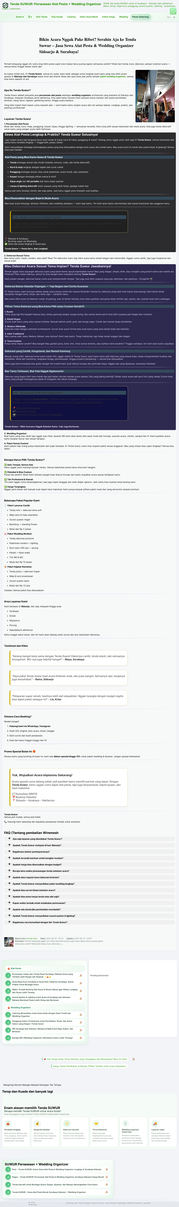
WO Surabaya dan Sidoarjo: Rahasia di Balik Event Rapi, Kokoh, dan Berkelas (42, 1030)
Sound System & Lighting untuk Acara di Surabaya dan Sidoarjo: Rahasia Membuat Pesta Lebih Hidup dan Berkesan (41, 998)
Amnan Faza (31, 938)
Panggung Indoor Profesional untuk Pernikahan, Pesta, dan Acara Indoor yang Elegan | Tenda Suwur (42, 1022)
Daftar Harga (108, 16)
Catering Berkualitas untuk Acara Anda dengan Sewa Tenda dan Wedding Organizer (41, 1014)
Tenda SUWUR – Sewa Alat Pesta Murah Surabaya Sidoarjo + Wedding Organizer (49, 1192)
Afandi (80, 1203)
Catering (71, 16)
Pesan (140, 16)
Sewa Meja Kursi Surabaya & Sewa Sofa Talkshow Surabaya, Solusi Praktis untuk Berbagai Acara (43, 983)
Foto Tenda (41, 16)
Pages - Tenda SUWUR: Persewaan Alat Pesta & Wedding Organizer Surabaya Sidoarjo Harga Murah (58, 1177)
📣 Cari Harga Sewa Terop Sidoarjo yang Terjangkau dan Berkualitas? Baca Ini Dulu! (85, 1059)
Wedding (123, 16)
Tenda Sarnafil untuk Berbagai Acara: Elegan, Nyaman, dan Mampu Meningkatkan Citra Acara (54, 1184)
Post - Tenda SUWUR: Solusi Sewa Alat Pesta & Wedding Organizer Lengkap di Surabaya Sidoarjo (56, 1169)
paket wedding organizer (113, 76)
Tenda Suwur (33, 1204)
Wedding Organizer (21, 1007)
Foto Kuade (57, 16)
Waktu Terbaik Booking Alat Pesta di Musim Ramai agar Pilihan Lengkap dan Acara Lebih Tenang (45, 990)
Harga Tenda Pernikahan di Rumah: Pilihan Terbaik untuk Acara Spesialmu (89, 1066)
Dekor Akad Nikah (89, 16)
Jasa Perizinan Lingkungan (115, 1203)
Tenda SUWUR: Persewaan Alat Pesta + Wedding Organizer (55, 4)
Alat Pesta (16, 968)
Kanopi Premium (97, 1203)
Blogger (87, 1203)
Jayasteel (146, 1203)
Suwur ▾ (20, 16)
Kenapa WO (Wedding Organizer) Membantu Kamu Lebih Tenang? (42, 1038)
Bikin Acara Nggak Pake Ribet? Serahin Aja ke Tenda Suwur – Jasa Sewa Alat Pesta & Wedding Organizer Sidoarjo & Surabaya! (87, 45)
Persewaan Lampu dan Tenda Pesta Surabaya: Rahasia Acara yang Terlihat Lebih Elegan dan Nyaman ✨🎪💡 (42, 975)
